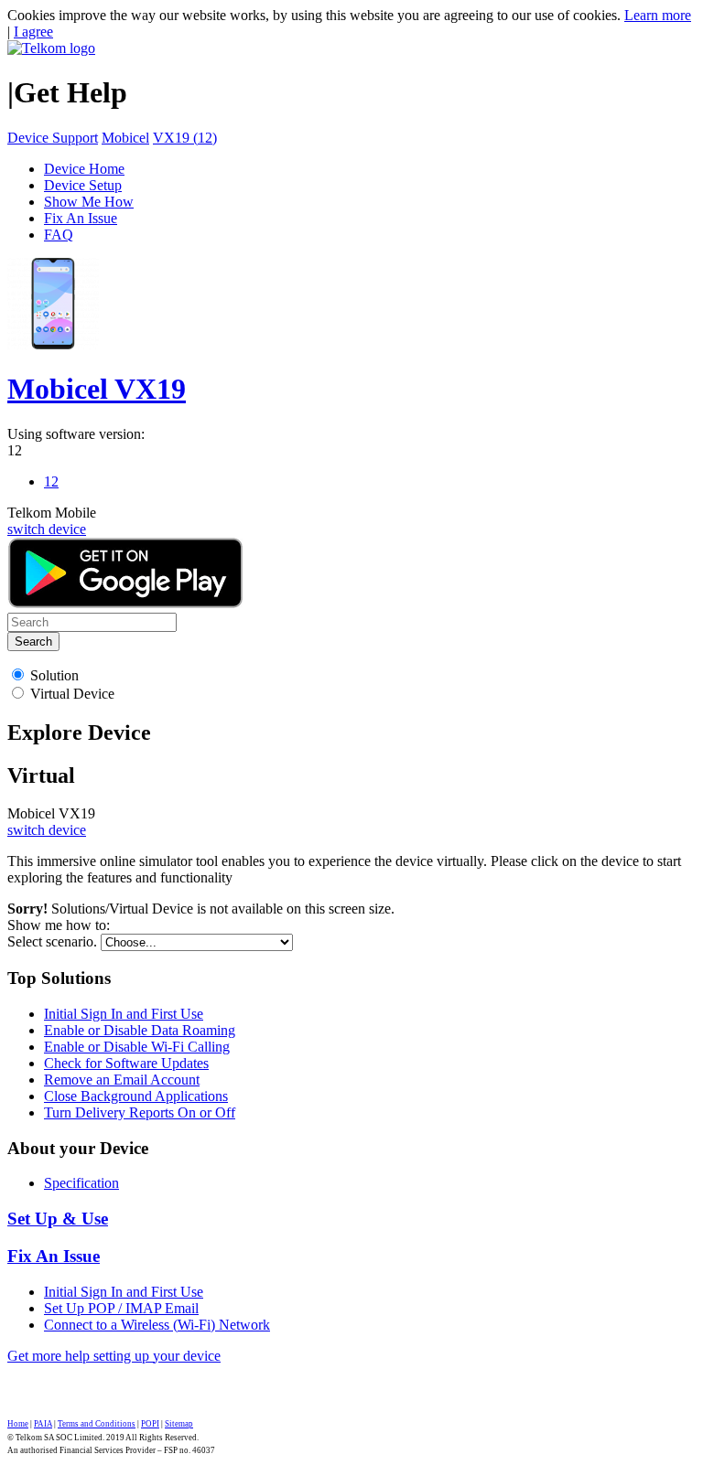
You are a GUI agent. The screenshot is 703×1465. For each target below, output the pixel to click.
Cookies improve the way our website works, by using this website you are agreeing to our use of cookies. (314, 15)
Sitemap (179, 1423)
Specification (81, 1183)
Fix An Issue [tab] (53, 1256)
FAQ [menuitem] (58, 234)
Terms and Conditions (96, 1423)
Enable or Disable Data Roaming (139, 1030)
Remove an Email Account (122, 1079)
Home (17, 1423)
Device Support (52, 137)
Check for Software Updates (126, 1063)
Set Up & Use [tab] (57, 1218)
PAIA (43, 1423)
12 (14, 450)
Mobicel (125, 137)
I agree (33, 31)
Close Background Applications (136, 1096)
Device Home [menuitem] (84, 168)
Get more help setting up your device (114, 1355)
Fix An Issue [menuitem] (80, 218)
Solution (54, 675)
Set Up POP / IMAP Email (121, 1308)
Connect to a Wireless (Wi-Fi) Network (157, 1324)
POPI (150, 1423)
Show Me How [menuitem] (89, 201)
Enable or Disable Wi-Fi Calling (137, 1046)
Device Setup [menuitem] (83, 185)
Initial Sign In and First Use (123, 1013)
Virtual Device (72, 693)
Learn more (657, 15)
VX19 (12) (185, 137)
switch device (46, 529)
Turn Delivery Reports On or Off (139, 1112)
